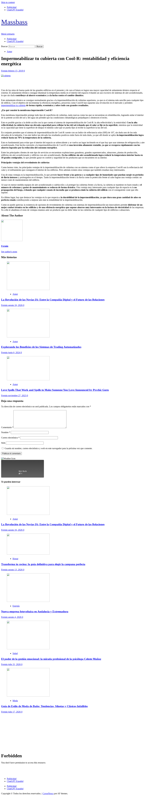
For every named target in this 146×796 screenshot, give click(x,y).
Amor (9, 51)
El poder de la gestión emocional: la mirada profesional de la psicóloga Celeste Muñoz (51, 658)
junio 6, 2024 (14, 352)
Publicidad (11, 7)
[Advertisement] (73, 733)
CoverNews (48, 793)
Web (3, 443)
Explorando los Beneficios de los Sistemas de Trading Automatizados (41, 346)
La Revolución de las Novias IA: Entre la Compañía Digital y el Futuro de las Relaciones (53, 299)
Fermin (4, 71)
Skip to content (8, 2)
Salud (15, 653)
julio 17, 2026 (14, 712)
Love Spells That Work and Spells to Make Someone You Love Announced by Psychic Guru (55, 389)
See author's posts (9, 251)
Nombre (5, 432)
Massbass (14, 22)
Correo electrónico (10, 437)
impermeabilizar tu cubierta (13, 105)
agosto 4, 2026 (15, 617)
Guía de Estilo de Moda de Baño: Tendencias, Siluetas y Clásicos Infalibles (44, 706)
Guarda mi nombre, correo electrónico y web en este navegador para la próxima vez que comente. (48, 448)
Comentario (7, 427)
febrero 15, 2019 (16, 71)
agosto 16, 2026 (15, 305)
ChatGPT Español (15, 10)
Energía (16, 606)
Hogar (15, 558)
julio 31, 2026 (14, 664)
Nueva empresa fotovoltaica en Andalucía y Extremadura (34, 611)
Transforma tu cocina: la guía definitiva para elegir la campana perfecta (43, 564)
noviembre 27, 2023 (17, 395)
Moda (15, 700)
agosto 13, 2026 (15, 569)
